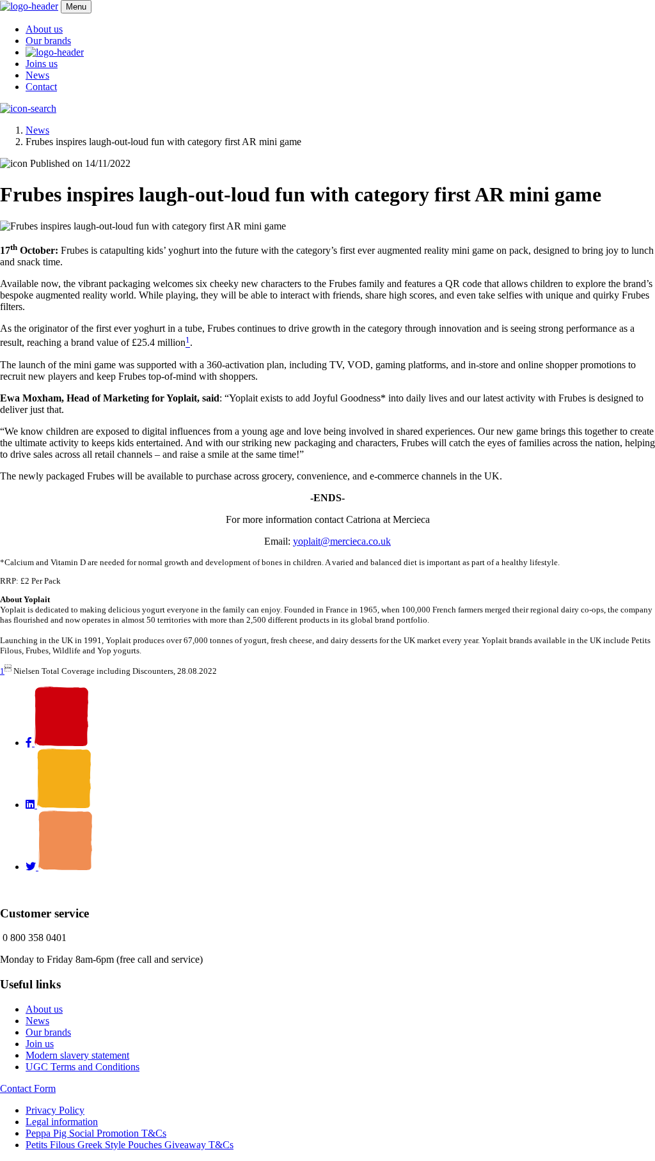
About (44, 29)
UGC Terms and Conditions (82, 1066)
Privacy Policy (55, 1110)
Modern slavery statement (77, 1055)
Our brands (48, 40)
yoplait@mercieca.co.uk (342, 541)
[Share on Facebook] (57, 742)
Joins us (42, 63)
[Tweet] (59, 866)
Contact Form (28, 1088)
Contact (41, 86)
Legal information (62, 1121)
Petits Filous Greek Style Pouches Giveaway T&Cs (129, 1144)
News (37, 75)
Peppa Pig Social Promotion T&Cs (96, 1133)
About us (44, 1009)
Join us (40, 1043)
